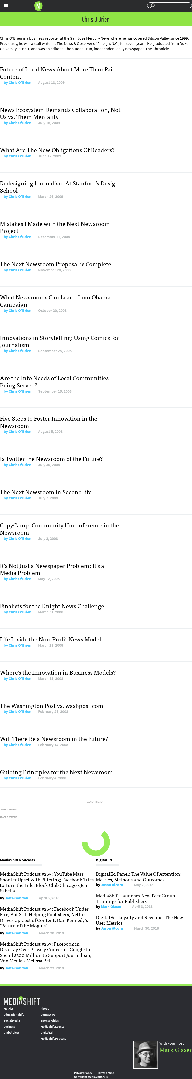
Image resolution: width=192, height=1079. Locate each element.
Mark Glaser (111, 906)
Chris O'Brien (20, 82)
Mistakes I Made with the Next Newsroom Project (55, 227)
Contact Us (48, 1015)
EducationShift (14, 1015)
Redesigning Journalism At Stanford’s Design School (59, 186)
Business (9, 1027)
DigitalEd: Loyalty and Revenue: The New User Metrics (139, 920)
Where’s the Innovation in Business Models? (58, 672)
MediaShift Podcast (53, 1039)
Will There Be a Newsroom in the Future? (54, 738)
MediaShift (22, 1000)
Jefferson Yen (16, 898)
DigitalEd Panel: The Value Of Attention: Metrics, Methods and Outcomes (139, 876)
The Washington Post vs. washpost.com (52, 705)
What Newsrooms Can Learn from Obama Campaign (55, 300)
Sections (6, 6)
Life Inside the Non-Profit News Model (50, 639)
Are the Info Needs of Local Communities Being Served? (54, 381)
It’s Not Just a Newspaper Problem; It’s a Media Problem (52, 569)
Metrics (9, 1009)
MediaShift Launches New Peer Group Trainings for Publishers (135, 898)
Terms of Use (106, 1073)
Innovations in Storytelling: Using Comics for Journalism (59, 341)
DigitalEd (47, 1033)
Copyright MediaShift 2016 (91, 1077)
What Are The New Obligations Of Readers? (57, 149)
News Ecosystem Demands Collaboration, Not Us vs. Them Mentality (60, 113)
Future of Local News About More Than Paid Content (58, 72)
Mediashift (38, 6)
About (45, 1009)
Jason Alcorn (112, 885)
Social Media (12, 1021)
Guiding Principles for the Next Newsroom (56, 771)
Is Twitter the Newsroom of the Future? (51, 458)
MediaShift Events (52, 1027)
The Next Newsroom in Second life (46, 491)
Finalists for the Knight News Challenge (52, 605)
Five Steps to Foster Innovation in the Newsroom (48, 421)
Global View (11, 1033)
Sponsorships (50, 1021)
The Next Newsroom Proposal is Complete (55, 263)
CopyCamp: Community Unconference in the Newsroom (59, 528)
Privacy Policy (83, 1073)
